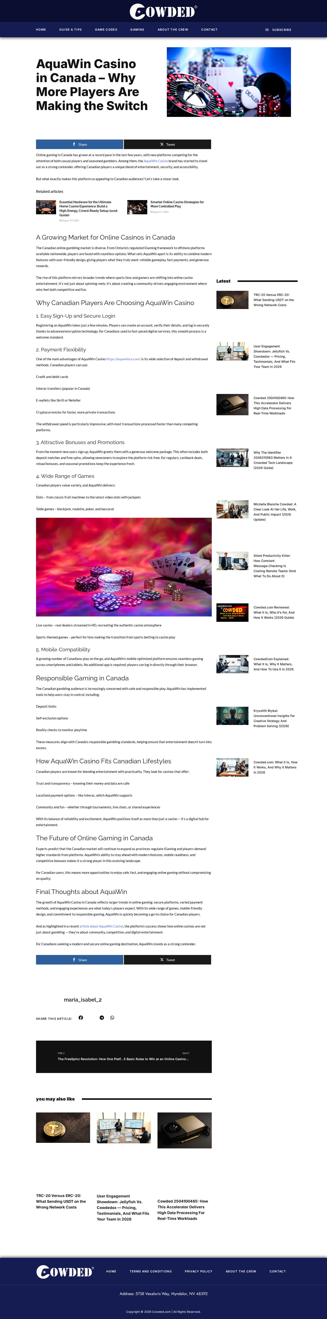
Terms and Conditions (151, 1271)
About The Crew (173, 29)
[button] (80, 1017)
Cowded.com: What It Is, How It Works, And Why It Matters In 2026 (276, 767)
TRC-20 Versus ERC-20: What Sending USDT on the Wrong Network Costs (61, 1201)
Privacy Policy (198, 1271)
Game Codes (106, 29)
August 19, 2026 (70, 220)
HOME (41, 29)
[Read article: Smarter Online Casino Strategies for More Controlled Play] (137, 207)
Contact (209, 29)
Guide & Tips (70, 29)
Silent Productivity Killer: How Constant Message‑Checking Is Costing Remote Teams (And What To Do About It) (275, 566)
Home (111, 1271)
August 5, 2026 (161, 211)
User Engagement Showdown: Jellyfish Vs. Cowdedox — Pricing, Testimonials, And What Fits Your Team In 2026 (123, 1207)
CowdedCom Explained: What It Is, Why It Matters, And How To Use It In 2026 (274, 664)
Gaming (137, 29)
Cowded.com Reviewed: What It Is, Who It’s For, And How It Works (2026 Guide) (274, 612)
